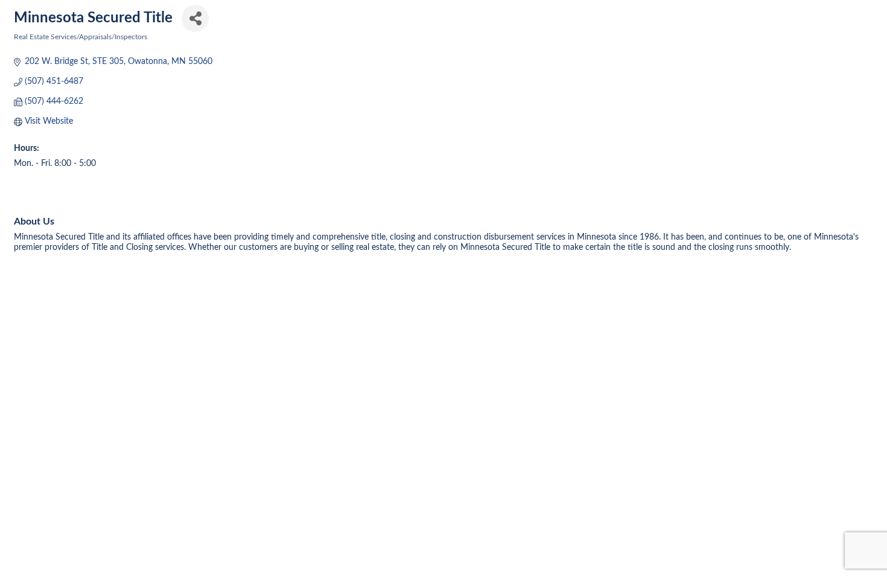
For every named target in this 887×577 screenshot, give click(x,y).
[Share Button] (195, 18)
